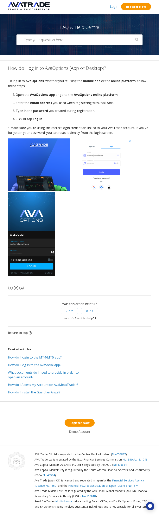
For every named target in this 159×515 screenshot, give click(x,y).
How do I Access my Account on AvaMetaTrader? (43, 385)
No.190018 (88, 496)
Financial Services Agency (128, 480)
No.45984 (49, 475)
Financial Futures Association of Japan (92, 485)
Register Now (136, 7)
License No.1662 (45, 485)
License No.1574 (128, 485)
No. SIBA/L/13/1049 (135, 459)
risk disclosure (63, 501)
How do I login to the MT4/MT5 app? (35, 357)
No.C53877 (119, 454)
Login (114, 6)
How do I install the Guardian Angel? (34, 392)
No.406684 (120, 465)
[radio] (69, 311)
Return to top (18, 333)
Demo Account (79, 431)
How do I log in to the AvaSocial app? (34, 365)
